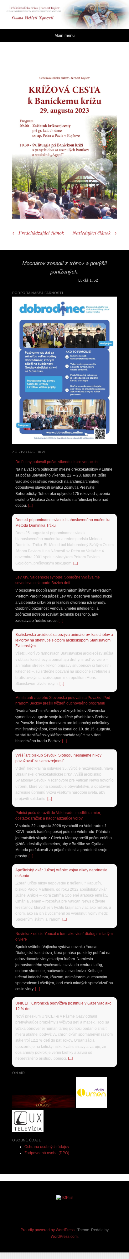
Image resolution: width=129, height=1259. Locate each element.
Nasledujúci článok (95, 232)
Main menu (64, 35)
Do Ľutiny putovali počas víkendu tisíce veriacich (56, 462)
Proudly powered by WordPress (48, 1230)
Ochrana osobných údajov (46, 1147)
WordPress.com (64, 1236)
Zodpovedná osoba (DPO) (46, 1153)
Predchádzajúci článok (38, 232)
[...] (30, 505)
